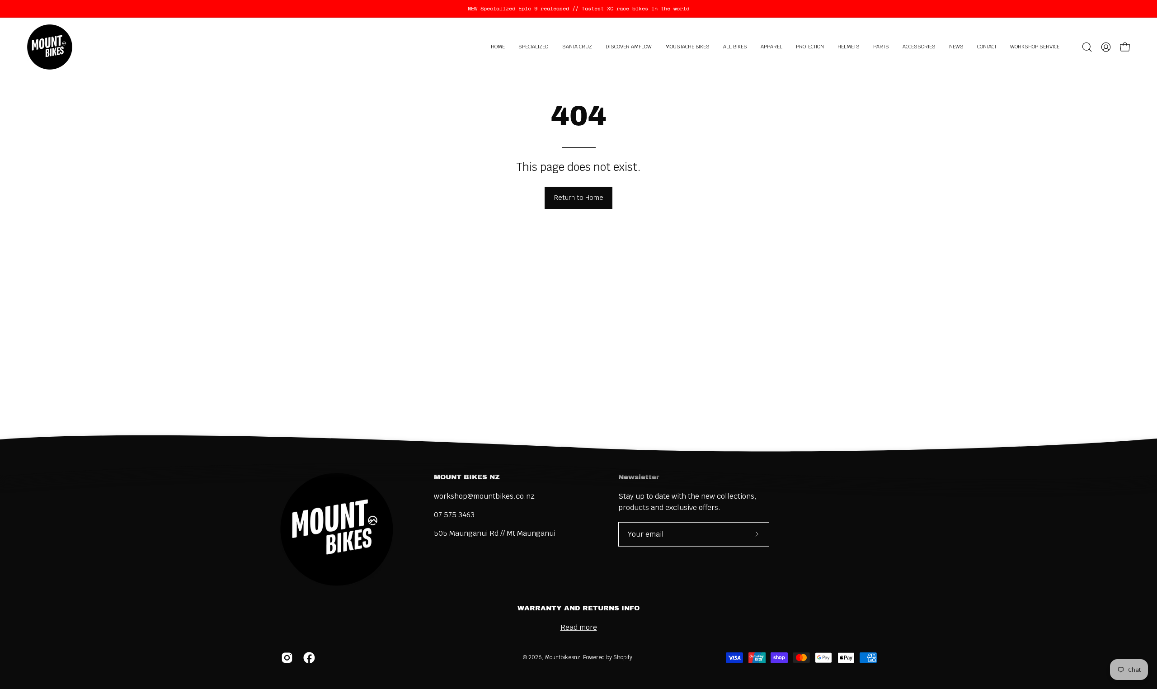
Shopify (622, 657)
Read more (578, 627)
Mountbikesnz (562, 657)
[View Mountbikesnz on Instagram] (285, 658)
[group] (578, 8)
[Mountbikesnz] (49, 47)
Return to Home (578, 197)
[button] (533, 47)
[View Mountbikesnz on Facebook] (307, 658)
